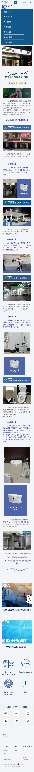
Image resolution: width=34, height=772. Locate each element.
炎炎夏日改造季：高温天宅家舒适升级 (17, 610)
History (6, 750)
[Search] (30, 2)
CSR (5, 754)
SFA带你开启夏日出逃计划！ (17, 647)
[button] (15, 2)
